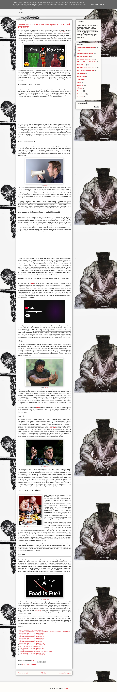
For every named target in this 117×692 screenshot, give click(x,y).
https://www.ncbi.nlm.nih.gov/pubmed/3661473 (31, 635)
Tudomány (33, 664)
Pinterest (46, 466)
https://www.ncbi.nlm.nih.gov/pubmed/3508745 (31, 638)
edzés (38, 407)
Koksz (79, 82)
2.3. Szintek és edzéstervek (85, 59)
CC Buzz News (46, 599)
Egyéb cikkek (26, 664)
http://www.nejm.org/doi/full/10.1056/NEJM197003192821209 (36, 651)
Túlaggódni (52, 427)
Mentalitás (80, 85)
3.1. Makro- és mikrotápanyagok (87, 67)
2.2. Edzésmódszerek (83, 56)
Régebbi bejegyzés (64, 673)
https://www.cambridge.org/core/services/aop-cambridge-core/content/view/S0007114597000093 (44, 631)
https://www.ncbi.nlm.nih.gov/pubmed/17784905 (32, 648)
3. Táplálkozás (81, 65)
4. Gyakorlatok (81, 76)
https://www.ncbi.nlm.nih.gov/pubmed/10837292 (31, 633)
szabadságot (38, 610)
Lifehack (46, 185)
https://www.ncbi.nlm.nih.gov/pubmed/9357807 (31, 646)
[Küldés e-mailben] (38, 662)
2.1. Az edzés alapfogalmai (85, 53)
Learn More (94, 4)
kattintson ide (64, 497)
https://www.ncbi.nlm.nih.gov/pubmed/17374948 (31, 643)
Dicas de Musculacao (31, 526)
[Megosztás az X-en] (42, 662)
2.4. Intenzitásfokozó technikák (86, 62)
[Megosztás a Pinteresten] (45, 662)
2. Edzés (79, 50)
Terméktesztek (81, 94)
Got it (102, 4)
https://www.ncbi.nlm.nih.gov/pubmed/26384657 (31, 630)
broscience (59, 219)
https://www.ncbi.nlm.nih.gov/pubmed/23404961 (32, 645)
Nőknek (79, 88)
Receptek (80, 91)
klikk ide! (62, 32)
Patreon (46, 387)
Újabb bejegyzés (23, 673)
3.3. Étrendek (81, 73)
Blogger (66, 688)
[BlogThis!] (40, 662)
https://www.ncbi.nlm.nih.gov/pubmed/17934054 (31, 641)
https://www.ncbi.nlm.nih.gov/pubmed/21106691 (31, 640)
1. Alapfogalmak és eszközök (86, 47)
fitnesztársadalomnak (45, 131)
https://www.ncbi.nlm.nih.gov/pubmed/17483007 (31, 636)
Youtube (31, 283)
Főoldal (43, 673)
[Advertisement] (44, 15)
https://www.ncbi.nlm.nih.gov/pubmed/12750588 (32, 653)
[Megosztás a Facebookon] (44, 662)
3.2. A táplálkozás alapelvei (85, 70)
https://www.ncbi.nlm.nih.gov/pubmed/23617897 (32, 655)
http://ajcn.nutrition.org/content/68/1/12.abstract (32, 650)
